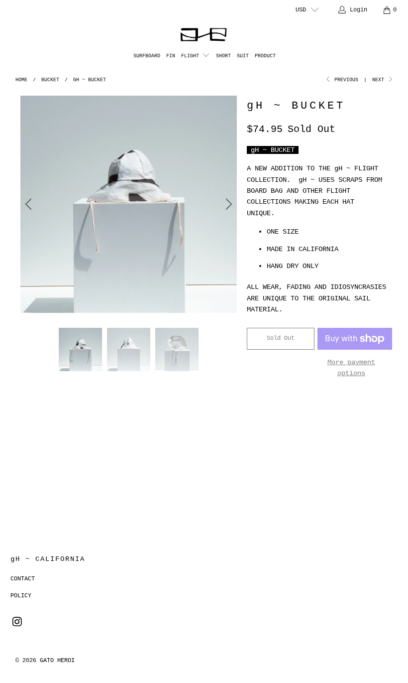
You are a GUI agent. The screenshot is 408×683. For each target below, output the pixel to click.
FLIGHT (191, 56)
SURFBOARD (146, 56)
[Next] (227, 204)
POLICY (20, 595)
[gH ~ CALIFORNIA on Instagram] (17, 623)
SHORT (223, 56)
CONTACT (22, 578)
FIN (170, 56)
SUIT (243, 56)
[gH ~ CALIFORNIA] (204, 35)
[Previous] (30, 204)
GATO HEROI (57, 660)
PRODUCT (265, 56)
